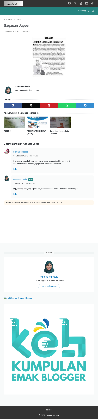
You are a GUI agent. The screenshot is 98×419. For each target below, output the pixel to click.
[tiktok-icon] (92, 3)
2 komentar (25, 32)
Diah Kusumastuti (20, 152)
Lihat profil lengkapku (49, 286)
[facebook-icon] (69, 3)
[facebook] (13, 105)
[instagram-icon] (81, 3)
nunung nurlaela (20, 179)
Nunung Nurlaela (52, 415)
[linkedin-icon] (86, 3)
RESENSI (7, 131)
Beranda (49, 410)
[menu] (7, 11)
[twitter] (31, 105)
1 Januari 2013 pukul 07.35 (24, 183)
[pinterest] (49, 105)
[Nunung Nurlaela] (15, 3)
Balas (15, 169)
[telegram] (85, 105)
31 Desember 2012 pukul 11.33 (25, 156)
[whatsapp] (67, 105)
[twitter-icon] (75, 3)
